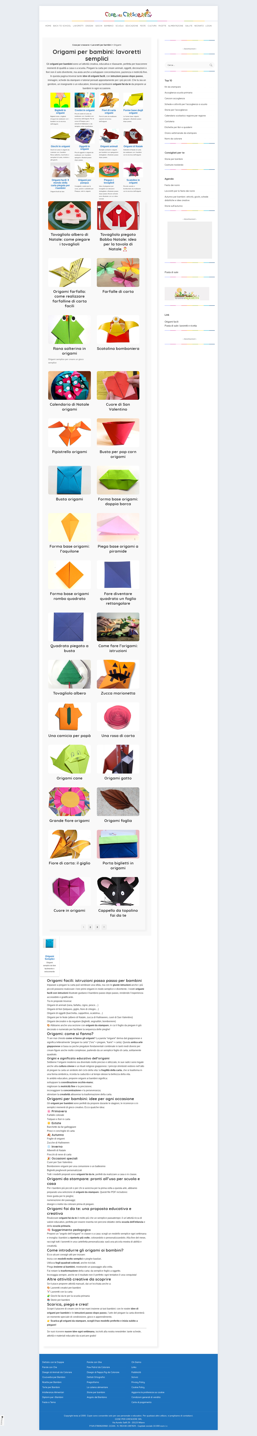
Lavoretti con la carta (61, 1291)
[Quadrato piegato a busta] (69, 627)
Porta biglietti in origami (118, 865)
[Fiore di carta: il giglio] (69, 844)
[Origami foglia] (118, 801)
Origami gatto (118, 778)
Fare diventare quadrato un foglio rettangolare (118, 598)
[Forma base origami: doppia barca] (118, 480)
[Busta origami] (69, 480)
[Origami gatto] (118, 759)
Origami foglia (118, 820)
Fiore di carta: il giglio (69, 863)
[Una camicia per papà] (69, 716)
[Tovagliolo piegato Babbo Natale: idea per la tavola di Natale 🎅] (118, 215)
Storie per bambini (60, 1300)
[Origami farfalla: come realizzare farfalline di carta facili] (69, 272)
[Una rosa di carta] (118, 716)
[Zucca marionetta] (118, 674)
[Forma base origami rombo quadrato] (69, 574)
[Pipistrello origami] (69, 432)
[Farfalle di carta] (118, 272)
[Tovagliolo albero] (69, 674)
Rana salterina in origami (69, 351)
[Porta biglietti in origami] (118, 844)
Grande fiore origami (69, 820)
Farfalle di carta (118, 291)
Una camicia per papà (69, 735)
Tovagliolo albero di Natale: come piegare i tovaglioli (69, 239)
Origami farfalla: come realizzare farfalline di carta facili (69, 298)
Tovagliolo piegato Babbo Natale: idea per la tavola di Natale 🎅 (118, 241)
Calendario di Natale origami (69, 407)
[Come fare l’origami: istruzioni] (118, 627)
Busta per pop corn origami (118, 454)
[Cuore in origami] (69, 891)
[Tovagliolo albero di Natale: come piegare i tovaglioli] (69, 215)
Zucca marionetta (118, 693)
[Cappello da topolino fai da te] (118, 891)
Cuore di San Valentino (118, 407)
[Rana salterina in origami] (69, 329)
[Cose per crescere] (128, 13)
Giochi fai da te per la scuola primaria (70, 1296)
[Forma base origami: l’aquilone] (69, 527)
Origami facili (171, 321)
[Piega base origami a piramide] (118, 527)
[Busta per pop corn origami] (118, 432)
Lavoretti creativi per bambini (66, 1287)
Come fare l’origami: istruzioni (118, 648)
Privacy (1, 1421)
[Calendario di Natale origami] (69, 385)
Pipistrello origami (69, 451)
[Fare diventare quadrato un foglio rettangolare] (118, 574)
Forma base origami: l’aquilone (70, 549)
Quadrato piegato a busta (69, 648)
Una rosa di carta (118, 735)
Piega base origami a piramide (118, 549)
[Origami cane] (69, 759)
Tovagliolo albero (69, 693)
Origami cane (69, 778)
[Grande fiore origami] (69, 801)
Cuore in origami (69, 910)
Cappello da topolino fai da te (118, 913)
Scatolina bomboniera (118, 348)
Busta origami (69, 499)
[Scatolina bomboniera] (118, 329)
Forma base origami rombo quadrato (69, 596)
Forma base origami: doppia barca (118, 501)
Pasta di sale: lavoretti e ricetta (181, 325)
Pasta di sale (171, 272)
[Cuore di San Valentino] (118, 385)
